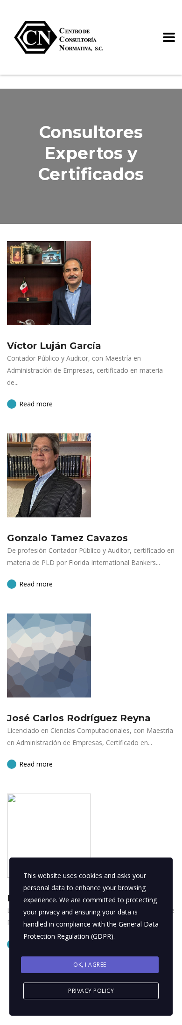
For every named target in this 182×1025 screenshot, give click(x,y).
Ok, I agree (89, 965)
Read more (35, 403)
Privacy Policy (91, 991)
